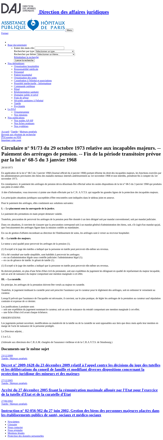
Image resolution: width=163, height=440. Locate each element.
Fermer (4, 33)
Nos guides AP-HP (23, 120)
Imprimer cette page (11, 140)
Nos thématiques (16, 63)
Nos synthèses (21, 126)
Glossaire (12, 424)
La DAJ (12, 109)
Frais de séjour (21, 97)
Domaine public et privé (26, 94)
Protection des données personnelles (26, 436)
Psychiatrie (19, 106)
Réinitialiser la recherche (26, 57)
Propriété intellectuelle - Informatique (32, 83)
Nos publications (16, 117)
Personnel (19, 72)
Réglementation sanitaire (26, 92)
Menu (69, 30)
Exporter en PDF (12, 137)
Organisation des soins (25, 77)
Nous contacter (15, 427)
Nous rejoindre (15, 430)
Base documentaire (17, 45)
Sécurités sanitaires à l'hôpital (28, 100)
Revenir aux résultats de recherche (18, 134)
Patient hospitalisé (23, 74)
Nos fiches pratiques (24, 123)
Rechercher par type (24, 51)
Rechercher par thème (25, 54)
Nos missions (20, 114)
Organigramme (21, 112)
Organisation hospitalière (26, 66)
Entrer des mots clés (24, 48)
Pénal (17, 89)
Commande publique (24, 86)
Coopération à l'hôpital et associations (33, 80)
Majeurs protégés (28, 131)
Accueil (5, 131)
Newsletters (13, 421)
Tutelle (17, 103)
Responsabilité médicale (26, 69)
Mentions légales (16, 433)
